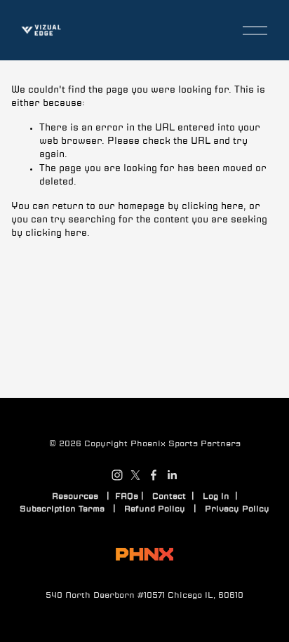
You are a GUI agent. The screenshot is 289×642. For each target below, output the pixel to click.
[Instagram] (117, 475)
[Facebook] (153, 475)
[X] (135, 475)
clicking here (212, 206)
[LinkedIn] (171, 475)
